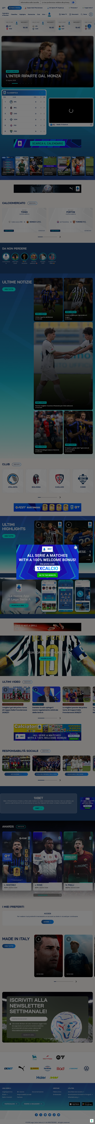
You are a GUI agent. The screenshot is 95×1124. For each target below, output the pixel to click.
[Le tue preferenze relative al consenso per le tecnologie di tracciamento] (92, 1121)
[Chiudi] (75, 547)
